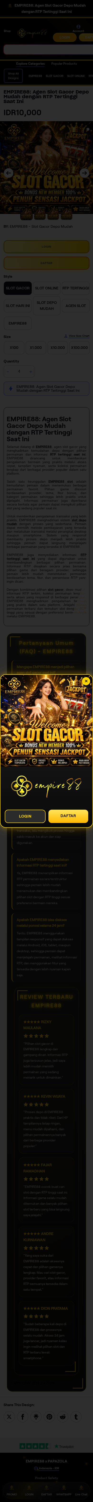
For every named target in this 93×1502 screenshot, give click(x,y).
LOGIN (25, 816)
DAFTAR (68, 816)
